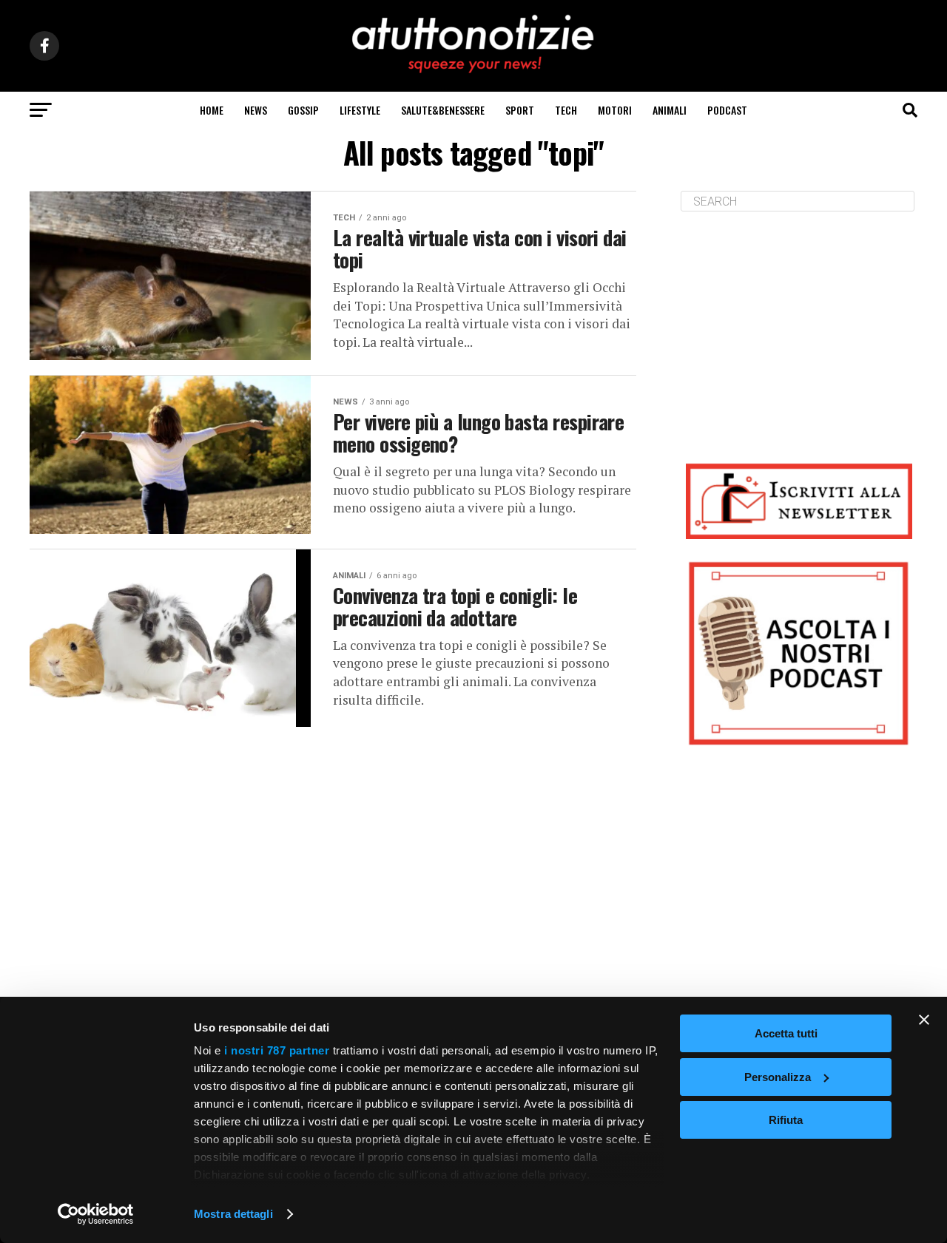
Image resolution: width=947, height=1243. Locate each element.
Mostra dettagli (233, 1214)
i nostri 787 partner (276, 1050)
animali (670, 110)
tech (566, 110)
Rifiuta (786, 1120)
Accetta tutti (786, 1033)
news (255, 110)
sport (519, 110)
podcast (727, 110)
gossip (303, 110)
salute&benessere (443, 110)
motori (615, 110)
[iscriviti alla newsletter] (799, 501)
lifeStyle (360, 110)
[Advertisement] (799, 326)
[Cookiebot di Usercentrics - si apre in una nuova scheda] (96, 1214)
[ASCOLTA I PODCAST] (799, 653)
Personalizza (777, 1077)
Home (211, 110)
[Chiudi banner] (924, 1020)
